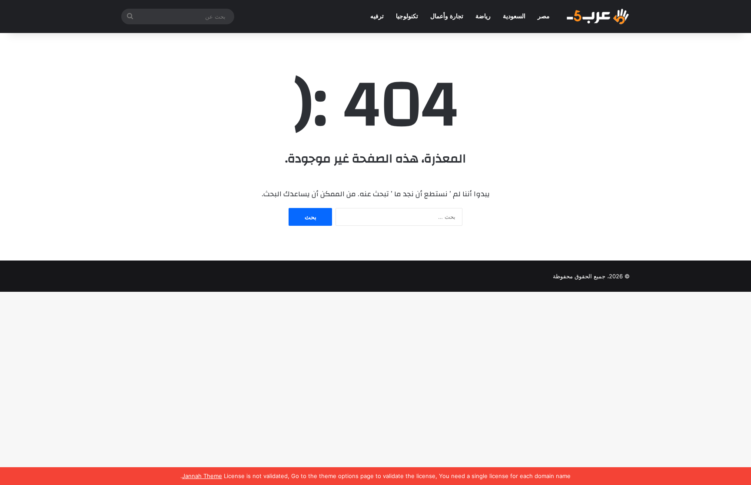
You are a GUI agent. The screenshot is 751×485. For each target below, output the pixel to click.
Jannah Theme (202, 475)
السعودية (514, 16)
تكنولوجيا (407, 16)
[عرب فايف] (597, 16)
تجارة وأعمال (446, 16)
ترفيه (377, 16)
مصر (544, 16)
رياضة (483, 16)
